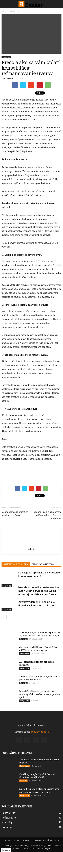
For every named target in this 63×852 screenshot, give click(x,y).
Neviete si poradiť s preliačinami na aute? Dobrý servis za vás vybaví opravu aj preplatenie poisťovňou (38, 591)
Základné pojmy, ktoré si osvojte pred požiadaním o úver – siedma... (39, 790)
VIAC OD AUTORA (43, 564)
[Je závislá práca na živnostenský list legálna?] (9, 764)
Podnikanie (24, 654)
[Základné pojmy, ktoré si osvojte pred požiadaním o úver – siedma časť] (9, 797)
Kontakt (26, 840)
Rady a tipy (6, 57)
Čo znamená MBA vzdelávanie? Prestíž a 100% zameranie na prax (40, 649)
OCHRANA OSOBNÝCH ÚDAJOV (45, 840)
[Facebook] (19, 740)
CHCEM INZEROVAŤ (12, 840)
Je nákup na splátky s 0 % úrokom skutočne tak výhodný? (37, 776)
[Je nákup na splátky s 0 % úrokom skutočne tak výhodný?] (9, 781)
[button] (58, 4)
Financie (23, 639)
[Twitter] (44, 740)
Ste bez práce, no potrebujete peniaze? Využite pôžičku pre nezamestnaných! (39, 634)
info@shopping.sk (40, 731)
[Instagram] (27, 740)
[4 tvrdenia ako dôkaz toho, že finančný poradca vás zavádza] (9, 684)
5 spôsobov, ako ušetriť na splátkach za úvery (15, 514)
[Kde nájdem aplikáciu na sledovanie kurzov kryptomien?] (9, 579)
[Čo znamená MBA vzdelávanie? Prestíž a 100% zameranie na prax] (9, 655)
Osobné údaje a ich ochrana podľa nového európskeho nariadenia (47, 515)
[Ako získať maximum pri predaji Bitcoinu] (9, 668)
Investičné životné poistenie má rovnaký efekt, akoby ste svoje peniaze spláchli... (40, 694)
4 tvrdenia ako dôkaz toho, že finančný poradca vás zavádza (40, 678)
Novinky (7, 822)
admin (10, 78)
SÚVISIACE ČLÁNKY (15, 564)
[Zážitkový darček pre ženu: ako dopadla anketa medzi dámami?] (9, 605)
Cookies (6, 850)
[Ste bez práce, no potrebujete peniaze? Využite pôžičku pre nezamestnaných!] (9, 642)
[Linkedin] (36, 740)
